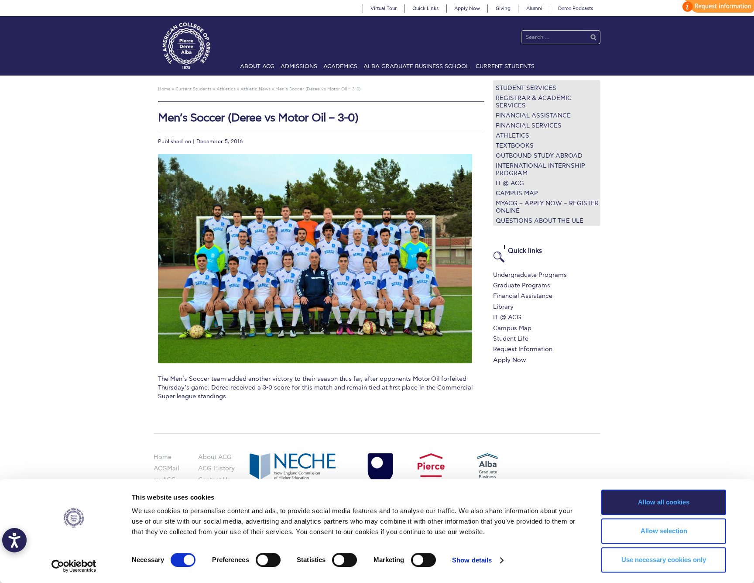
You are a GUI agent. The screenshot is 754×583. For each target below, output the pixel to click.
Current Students (505, 66)
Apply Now (467, 8)
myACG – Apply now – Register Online (547, 207)
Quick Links (425, 8)
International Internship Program (540, 169)
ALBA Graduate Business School (416, 66)
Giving (503, 8)
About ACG (257, 66)
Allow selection (664, 531)
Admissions (299, 66)
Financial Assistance (533, 115)
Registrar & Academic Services (534, 101)
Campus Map (517, 193)
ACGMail (166, 468)
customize (717, 6)
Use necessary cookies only (663, 559)
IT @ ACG (510, 183)
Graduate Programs (521, 285)
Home (162, 457)
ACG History (216, 468)
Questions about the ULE (539, 220)
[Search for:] (552, 37)
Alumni (534, 8)
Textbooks (515, 145)
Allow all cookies (663, 502)
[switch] (268, 560)
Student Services (526, 88)
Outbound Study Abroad (539, 155)
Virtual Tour (383, 8)
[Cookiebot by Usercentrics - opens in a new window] (74, 566)
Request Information (522, 349)
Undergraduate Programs (530, 275)
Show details (472, 560)
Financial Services (529, 125)
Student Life (510, 338)
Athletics (512, 135)
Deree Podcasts (575, 8)
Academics (340, 66)
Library (503, 306)
